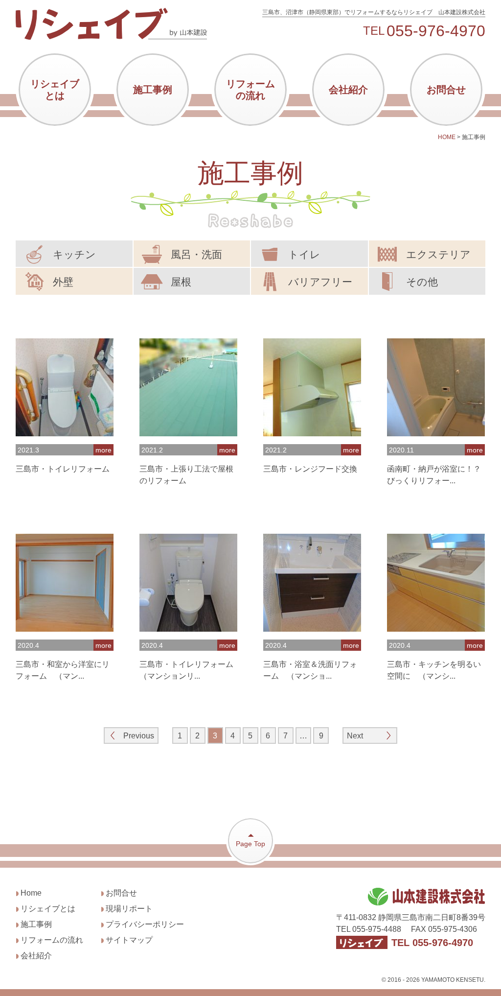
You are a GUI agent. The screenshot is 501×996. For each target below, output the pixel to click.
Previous (138, 736)
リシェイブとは (54, 89)
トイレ (304, 254)
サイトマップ (129, 940)
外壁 (63, 281)
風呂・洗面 (196, 254)
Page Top (250, 844)
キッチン (74, 254)
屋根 (181, 281)
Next (355, 736)
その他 (422, 281)
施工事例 (152, 89)
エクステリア (438, 254)
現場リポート (129, 908)
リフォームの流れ (250, 89)
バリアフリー (320, 281)
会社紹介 (348, 89)
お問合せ (446, 89)
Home (31, 893)
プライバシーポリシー (145, 924)
